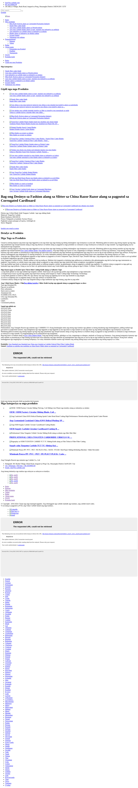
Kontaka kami (10, 57)
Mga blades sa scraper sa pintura (20, 135)
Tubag (11, 43)
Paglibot (12, 51)
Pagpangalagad (10, 39)
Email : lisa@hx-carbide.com (15, 468)
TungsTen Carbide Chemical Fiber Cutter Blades (26, 163)
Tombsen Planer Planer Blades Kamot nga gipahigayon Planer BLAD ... (34, 124)
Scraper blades (14, 35)
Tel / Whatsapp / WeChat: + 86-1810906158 (20, 466)
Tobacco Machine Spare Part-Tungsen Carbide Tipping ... (29, 152)
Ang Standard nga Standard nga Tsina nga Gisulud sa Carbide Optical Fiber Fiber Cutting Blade (41, 344)
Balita (7, 45)
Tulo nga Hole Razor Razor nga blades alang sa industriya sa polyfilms (33, 180)
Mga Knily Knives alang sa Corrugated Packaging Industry (29, 24)
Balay (7, 20)
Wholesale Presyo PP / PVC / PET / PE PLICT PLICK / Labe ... (37, 454)
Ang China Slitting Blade (29, 250)
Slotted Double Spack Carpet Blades (21, 129)
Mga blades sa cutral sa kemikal (20, 185)
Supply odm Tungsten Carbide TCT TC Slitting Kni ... (33, 445)
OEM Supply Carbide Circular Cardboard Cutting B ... (34, 429)
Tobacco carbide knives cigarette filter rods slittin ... (26, 112)
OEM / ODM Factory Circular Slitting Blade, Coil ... (32, 412)
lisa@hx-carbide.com (12, 3)
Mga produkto (10, 22)
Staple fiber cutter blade (17, 26)
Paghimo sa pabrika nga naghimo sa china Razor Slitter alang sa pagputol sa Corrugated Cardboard (40, 346)
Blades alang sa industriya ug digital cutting (24, 33)
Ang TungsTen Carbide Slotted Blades (22, 174)
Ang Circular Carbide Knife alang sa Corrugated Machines (29, 191)
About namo (9, 47)
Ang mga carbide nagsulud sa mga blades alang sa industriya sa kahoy (33, 157)
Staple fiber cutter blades (17, 169)
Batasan (12, 41)
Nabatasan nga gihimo (17, 37)
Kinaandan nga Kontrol (17, 49)
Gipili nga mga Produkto (13, 62)
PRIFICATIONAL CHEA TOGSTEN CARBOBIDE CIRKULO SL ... (40, 437)
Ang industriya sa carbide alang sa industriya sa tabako (28, 31)
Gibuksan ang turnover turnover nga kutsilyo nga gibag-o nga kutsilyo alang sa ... (37, 107)
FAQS (7, 55)
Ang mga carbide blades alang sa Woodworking (25, 28)
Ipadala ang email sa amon (10, 228)
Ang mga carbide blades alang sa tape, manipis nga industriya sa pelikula (34, 29)
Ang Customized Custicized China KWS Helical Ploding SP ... (36, 420)
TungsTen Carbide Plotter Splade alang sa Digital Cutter (28, 146)
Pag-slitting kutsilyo (45, 250)
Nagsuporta (13, 53)
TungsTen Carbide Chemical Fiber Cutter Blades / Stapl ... (29, 140)
